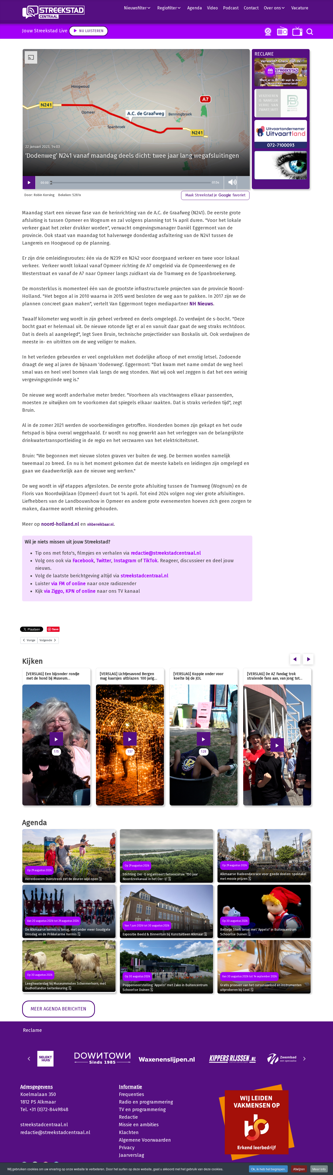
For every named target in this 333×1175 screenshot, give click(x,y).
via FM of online (68, 583)
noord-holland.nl (60, 524)
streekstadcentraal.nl (144, 576)
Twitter (103, 561)
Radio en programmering (146, 1102)
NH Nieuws (201, 304)
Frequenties (131, 1094)
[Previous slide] (29, 1059)
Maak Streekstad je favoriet (215, 195)
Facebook (83, 561)
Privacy (127, 1147)
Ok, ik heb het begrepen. (268, 1169)
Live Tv (296, 31)
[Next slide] (304, 1059)
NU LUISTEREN (281, 30)
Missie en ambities (139, 1125)
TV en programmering (142, 1109)
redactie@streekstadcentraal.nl (166, 553)
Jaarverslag (131, 1155)
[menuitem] (139, 8)
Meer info (319, 1169)
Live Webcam (266, 31)
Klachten (129, 1132)
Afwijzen (299, 1169)
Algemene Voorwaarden (145, 1140)
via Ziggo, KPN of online (69, 591)
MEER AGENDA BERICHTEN (58, 1009)
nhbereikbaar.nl (100, 524)
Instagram (125, 561)
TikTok (150, 561)
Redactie (128, 1117)
